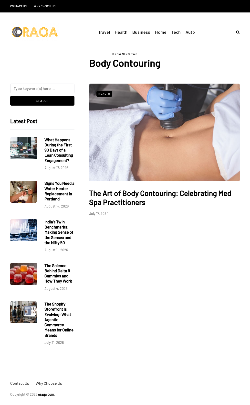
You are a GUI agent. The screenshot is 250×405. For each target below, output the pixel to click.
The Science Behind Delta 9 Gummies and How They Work (58, 273)
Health (121, 32)
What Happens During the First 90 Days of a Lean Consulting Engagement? (58, 150)
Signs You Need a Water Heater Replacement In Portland (59, 191)
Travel (104, 32)
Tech (176, 32)
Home (161, 32)
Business (141, 32)
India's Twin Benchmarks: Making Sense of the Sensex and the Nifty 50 (58, 232)
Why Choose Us (44, 6)
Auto (190, 32)
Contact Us (18, 6)
